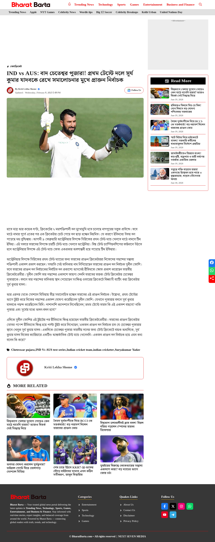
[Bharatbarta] (30, 4)
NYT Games (47, 12)
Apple (33, 12)
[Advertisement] (75, 40)
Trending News (84, 4)
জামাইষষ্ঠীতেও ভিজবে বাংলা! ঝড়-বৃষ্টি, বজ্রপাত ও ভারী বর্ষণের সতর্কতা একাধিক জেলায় (187, 156)
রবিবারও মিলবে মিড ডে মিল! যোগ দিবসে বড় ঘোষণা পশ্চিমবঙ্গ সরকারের (186, 108)
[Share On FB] (212, 263)
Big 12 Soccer (104, 12)
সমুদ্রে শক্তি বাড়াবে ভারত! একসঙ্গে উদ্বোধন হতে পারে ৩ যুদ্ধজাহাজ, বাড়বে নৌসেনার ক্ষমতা (186, 174)
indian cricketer (103, 349)
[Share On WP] (212, 271)
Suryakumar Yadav (127, 349)
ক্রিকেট (18, 66)
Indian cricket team (79, 349)
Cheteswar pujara (23, 349)
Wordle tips (86, 12)
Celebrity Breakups (127, 12)
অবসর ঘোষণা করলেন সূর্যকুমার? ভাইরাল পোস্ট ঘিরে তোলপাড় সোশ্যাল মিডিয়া (26, 468)
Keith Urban (149, 12)
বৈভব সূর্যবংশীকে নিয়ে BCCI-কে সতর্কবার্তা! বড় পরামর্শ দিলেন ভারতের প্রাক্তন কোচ (72, 424)
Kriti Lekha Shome (27, 89)
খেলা (12, 66)
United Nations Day (171, 12)
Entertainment (152, 4)
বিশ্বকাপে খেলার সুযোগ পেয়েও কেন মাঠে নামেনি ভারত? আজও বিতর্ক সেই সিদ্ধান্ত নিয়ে (28, 425)
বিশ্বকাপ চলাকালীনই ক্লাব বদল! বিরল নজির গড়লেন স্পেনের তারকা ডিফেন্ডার (121, 426)
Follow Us (136, 90)
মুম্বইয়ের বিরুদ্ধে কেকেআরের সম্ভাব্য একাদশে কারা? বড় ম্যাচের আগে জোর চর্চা (121, 469)
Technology (105, 4)
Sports (121, 4)
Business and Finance (181, 4)
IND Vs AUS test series (51, 349)
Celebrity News (67, 12)
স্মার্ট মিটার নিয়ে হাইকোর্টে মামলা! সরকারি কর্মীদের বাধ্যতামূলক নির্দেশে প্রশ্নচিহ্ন (185, 140)
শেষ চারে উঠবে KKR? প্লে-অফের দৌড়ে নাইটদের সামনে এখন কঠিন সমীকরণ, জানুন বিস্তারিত (73, 471)
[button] (200, 4)
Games (134, 4)
